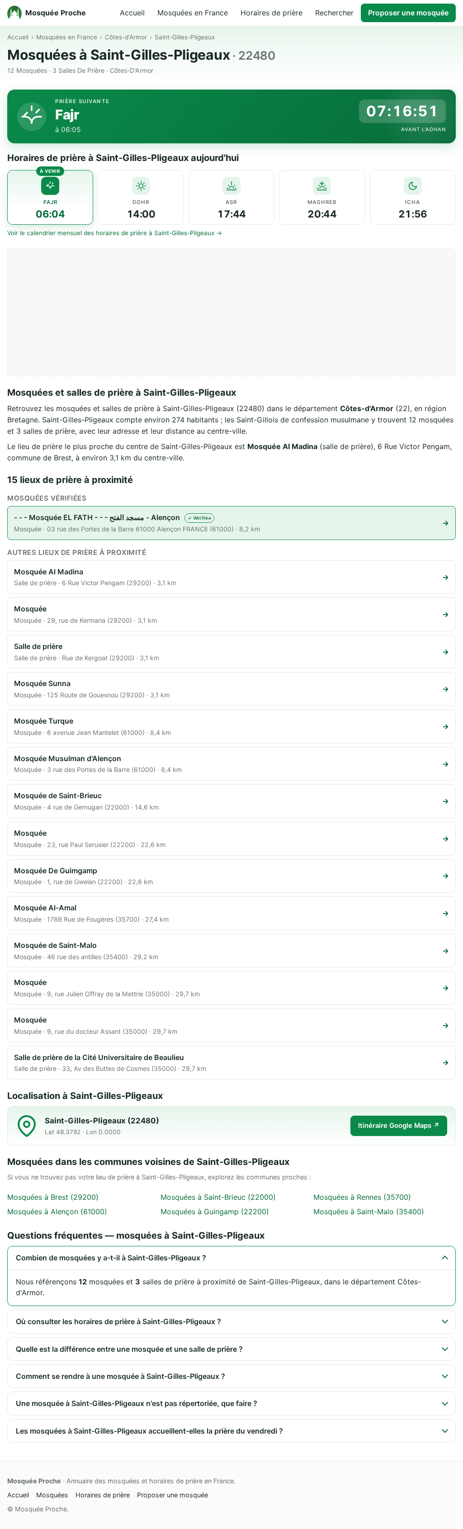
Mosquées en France (192, 12)
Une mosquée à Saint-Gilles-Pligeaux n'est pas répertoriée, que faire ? (136, 1403)
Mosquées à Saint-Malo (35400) (368, 1211)
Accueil (132, 12)
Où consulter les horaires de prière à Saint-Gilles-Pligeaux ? (118, 1321)
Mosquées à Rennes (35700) (362, 1197)
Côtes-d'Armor (126, 37)
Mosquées (52, 1495)
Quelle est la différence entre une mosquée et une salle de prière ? (129, 1349)
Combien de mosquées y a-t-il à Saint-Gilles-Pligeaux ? (111, 1257)
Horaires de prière (271, 12)
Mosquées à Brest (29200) (53, 1197)
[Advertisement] (231, 312)
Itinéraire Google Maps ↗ (398, 1126)
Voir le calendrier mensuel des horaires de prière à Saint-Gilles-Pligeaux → (114, 233)
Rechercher (334, 12)
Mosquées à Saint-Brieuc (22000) (218, 1197)
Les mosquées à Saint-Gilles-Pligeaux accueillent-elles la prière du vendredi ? (149, 1430)
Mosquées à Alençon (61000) (57, 1211)
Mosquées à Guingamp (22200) (215, 1211)
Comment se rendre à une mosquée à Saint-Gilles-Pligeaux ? (120, 1376)
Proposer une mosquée (408, 12)
